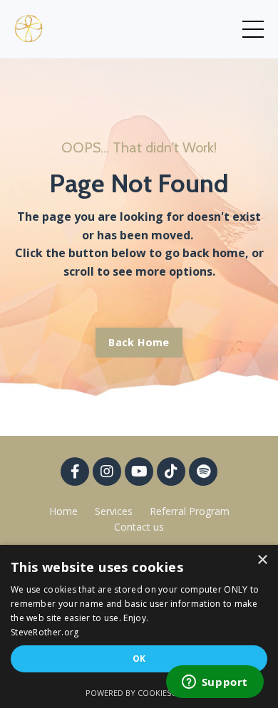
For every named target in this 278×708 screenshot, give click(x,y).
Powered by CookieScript (139, 692)
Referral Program (190, 511)
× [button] (262, 560)
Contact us (139, 526)
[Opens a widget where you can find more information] (214, 683)
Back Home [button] (138, 342)
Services (114, 511)
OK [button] (139, 658)
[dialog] (139, 626)
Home (63, 511)
